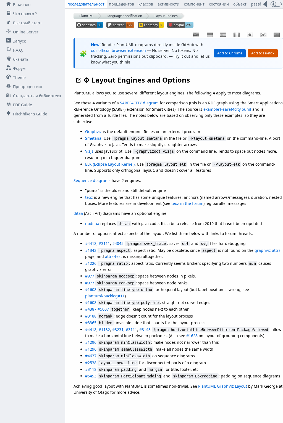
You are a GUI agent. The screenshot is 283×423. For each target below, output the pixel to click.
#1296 (90, 342)
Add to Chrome (229, 53)
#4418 (90, 243)
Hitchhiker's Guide (30, 114)
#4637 (90, 355)
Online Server (25, 32)
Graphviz (93, 131)
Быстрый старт (27, 22)
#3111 (104, 243)
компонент (194, 4)
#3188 (90, 316)
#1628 (192, 335)
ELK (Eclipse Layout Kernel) (110, 164)
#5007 (103, 309)
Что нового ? (25, 13)
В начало (21, 4)
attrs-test (113, 256)
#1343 (90, 250)
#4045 (118, 243)
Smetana (93, 138)
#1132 (104, 329)
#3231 (118, 329)
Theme (19, 77)
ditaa (78, 213)
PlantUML (86, 16)
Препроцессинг (28, 86)
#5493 (90, 376)
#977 (89, 276)
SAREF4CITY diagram (139, 102)
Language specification (124, 16)
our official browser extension (118, 50)
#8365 (90, 322)
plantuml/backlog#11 (105, 295)
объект (240, 4)
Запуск (19, 41)
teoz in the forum (187, 203)
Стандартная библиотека (37, 95)
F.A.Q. (18, 50)
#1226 (90, 263)
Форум (19, 68)
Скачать (20, 59)
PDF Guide (22, 104)
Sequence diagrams (92, 180)
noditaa (92, 223)
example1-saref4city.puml (227, 109)
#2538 (90, 362)
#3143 (145, 329)
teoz (89, 197)
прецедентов (121, 4)
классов (145, 4)
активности (168, 4)
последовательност (85, 4)
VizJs (89, 151)
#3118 (90, 369)
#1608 (90, 289)
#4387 (90, 309)
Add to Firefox (262, 53)
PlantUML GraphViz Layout (222, 386)
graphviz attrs (268, 250)
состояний (219, 4)
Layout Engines (166, 16)
